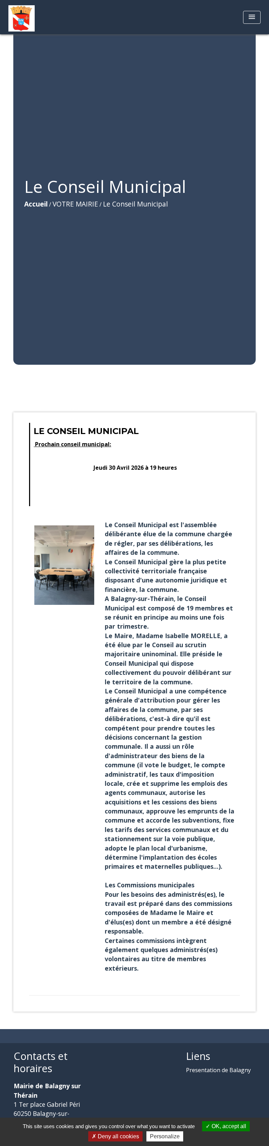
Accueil (36, 204)
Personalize (165, 1136)
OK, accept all (228, 1126)
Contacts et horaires (41, 1062)
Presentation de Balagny (218, 1070)
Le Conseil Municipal (135, 204)
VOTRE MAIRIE (75, 204)
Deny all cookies (117, 1136)
